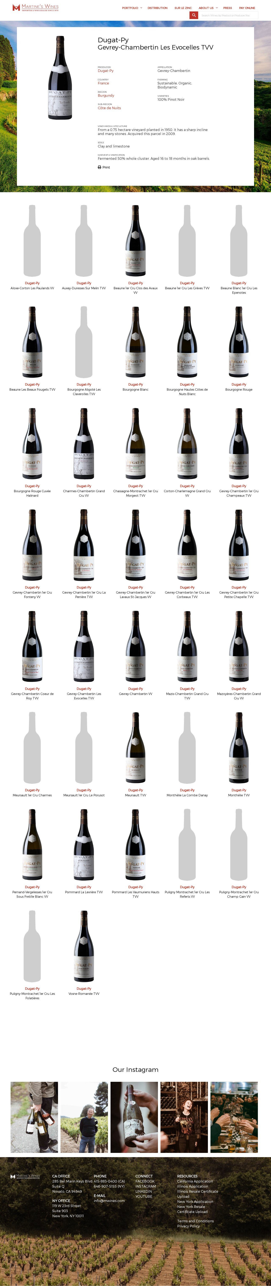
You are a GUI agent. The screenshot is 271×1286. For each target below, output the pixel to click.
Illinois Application (192, 1186)
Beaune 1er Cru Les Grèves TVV (187, 288)
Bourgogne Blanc (135, 389)
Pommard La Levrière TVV (84, 892)
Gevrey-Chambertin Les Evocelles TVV (84, 696)
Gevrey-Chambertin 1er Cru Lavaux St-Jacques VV (135, 595)
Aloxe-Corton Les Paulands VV (32, 288)
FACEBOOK (145, 1181)
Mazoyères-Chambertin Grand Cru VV (239, 696)
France (103, 83)
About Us (206, 8)
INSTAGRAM (146, 1186)
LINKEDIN (144, 1191)
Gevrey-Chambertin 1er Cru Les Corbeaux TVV (187, 595)
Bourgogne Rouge (238, 389)
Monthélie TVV (239, 795)
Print (106, 167)
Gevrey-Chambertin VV (135, 694)
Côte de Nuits (109, 108)
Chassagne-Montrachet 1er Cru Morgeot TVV (135, 493)
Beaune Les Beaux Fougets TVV (32, 389)
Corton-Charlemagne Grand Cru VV (187, 493)
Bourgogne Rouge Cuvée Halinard (32, 493)
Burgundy (106, 95)
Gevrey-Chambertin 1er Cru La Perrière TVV (84, 595)
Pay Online (247, 8)
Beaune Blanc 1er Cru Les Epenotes (239, 290)
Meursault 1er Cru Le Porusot (84, 795)
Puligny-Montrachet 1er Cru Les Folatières (32, 996)
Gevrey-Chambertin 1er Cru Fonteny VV (32, 595)
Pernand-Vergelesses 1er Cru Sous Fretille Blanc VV (32, 894)
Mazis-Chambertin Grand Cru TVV (187, 696)
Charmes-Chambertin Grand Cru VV (84, 493)
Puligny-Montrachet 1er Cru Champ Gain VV (239, 894)
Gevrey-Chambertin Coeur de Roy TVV (32, 696)
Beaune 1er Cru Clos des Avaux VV (135, 290)
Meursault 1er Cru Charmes (32, 795)
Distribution (157, 8)
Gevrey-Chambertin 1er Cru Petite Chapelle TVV (239, 595)
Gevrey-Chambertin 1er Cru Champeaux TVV (239, 493)
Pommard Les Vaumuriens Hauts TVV (135, 894)
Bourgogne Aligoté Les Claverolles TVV (84, 392)
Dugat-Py (113, 40)
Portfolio (130, 8)
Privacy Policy (188, 1226)
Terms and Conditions (195, 1221)
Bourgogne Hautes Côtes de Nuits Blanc (187, 392)
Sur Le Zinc (183, 8)
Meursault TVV (135, 795)
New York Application (195, 1201)
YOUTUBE (144, 1196)
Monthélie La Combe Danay (187, 795)
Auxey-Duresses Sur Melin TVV (84, 288)
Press (227, 8)
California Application (195, 1181)
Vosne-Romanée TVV (84, 993)
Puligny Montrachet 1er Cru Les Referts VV (187, 894)
